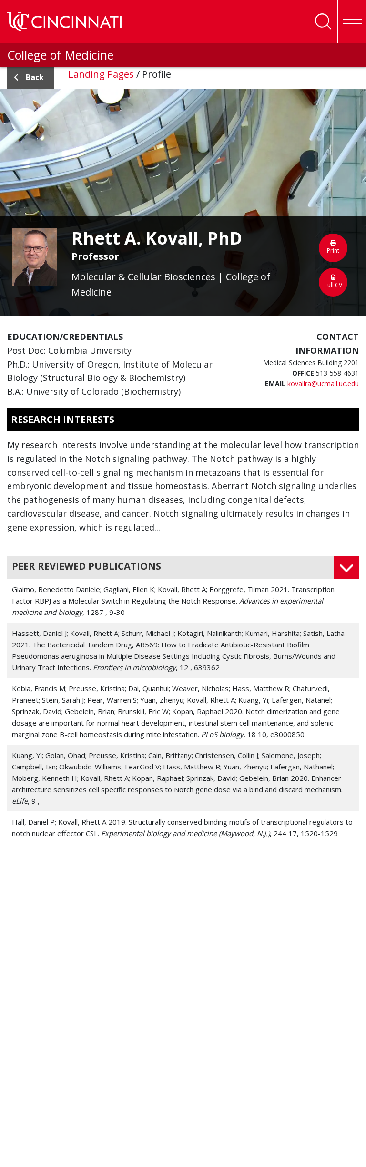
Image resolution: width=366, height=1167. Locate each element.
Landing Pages (101, 74)
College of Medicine (60, 55)
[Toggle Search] (323, 21)
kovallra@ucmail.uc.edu (323, 383)
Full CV (333, 285)
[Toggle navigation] (351, 21)
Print (333, 250)
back (35, 77)
